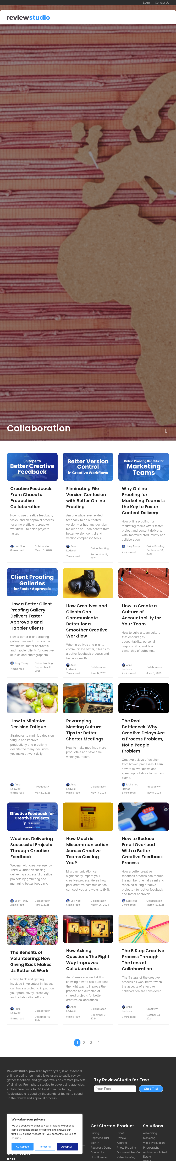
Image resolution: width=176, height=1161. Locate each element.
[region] (44, 1134)
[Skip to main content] (165, 431)
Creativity (152, 1008)
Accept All (67, 1146)
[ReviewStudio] (28, 17)
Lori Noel (20, 546)
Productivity (42, 786)
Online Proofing (100, 548)
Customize (22, 1146)
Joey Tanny (133, 546)
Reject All (45, 1146)
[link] (32, 467)
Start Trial (151, 1088)
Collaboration (42, 546)
